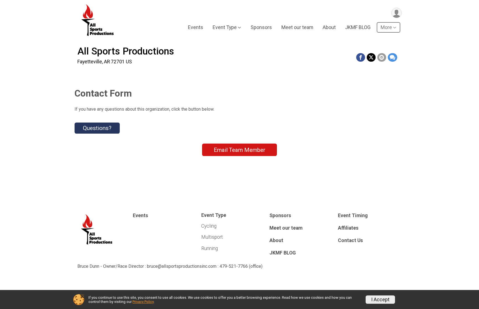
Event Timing (353, 215)
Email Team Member (239, 150)
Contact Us (350, 240)
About (329, 27)
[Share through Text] (392, 57)
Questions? (97, 128)
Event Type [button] (225, 27)
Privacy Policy (143, 302)
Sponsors (261, 27)
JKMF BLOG (358, 27)
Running (209, 248)
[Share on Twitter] (371, 57)
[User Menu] (396, 13)
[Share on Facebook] (360, 57)
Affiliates (348, 228)
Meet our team (297, 27)
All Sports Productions (125, 51)
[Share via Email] (381, 57)
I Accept (380, 299)
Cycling (208, 226)
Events (195, 27)
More (386, 27)
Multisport (212, 237)
